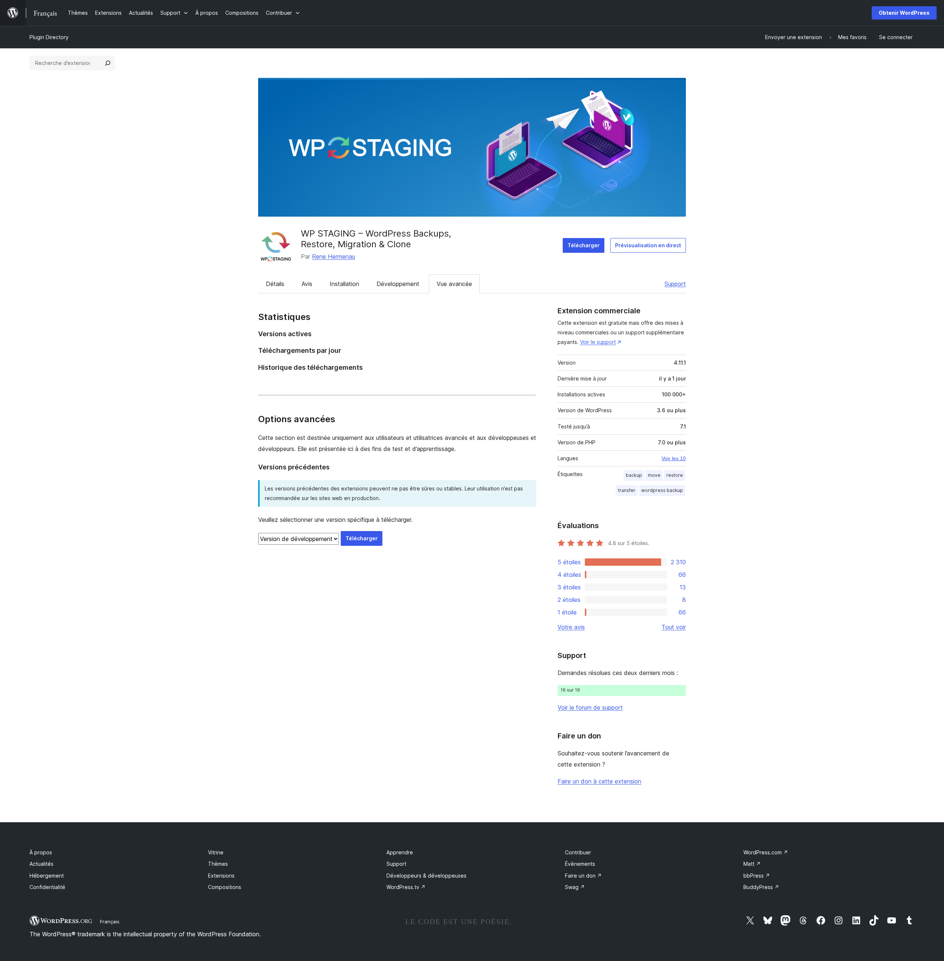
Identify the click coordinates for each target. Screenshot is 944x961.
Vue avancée (454, 283)
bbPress (756, 875)
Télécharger (584, 245)
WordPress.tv (406, 887)
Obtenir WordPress (904, 13)
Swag (575, 887)
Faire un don (583, 875)
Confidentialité (47, 887)
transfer (626, 490)
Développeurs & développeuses (426, 875)
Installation (344, 283)
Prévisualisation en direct (648, 245)
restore (674, 475)
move (654, 475)
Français (109, 921)
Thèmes (218, 864)
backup (634, 475)
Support (675, 283)
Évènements (580, 864)
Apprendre (399, 852)
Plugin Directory (49, 37)
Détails (275, 283)
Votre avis (571, 627)
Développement (397, 283)
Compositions (224, 887)
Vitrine (215, 852)
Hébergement (47, 875)
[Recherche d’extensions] (107, 63)
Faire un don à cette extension (599, 781)
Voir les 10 (674, 458)
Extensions (221, 875)
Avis (307, 283)
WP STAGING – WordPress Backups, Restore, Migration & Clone (376, 238)
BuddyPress (761, 887)
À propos (41, 852)
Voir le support (598, 342)
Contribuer (578, 852)
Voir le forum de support (590, 707)
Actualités (41, 864)
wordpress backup (662, 490)
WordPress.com (765, 852)
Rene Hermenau (333, 256)
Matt (752, 864)
